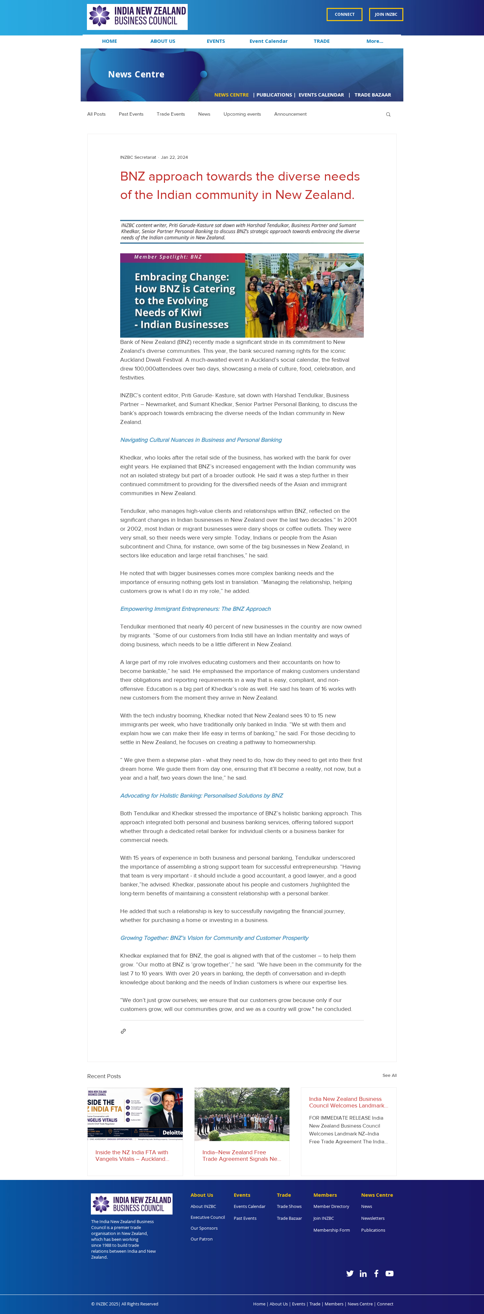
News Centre (360, 1304)
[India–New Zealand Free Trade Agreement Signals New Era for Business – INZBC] (242, 1114)
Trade (314, 1304)
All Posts (96, 114)
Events (298, 1304)
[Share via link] (123, 1031)
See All (390, 1075)
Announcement (290, 114)
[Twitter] (350, 1273)
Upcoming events (242, 114)
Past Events (131, 114)
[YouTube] (389, 1273)
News (204, 114)
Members (334, 1304)
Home (259, 1304)
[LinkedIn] (363, 1273)
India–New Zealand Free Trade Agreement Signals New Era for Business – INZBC (242, 1155)
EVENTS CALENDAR (322, 94)
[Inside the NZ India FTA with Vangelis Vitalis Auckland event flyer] (135, 1114)
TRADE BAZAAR (373, 94)
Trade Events (171, 114)
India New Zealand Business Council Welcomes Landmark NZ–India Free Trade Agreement (346, 1102)
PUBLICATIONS (274, 94)
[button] (162, 41)
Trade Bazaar (289, 1218)
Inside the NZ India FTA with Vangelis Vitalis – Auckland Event (131, 1155)
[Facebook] (376, 1273)
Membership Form (331, 1230)
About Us (279, 1304)
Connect (385, 1304)
